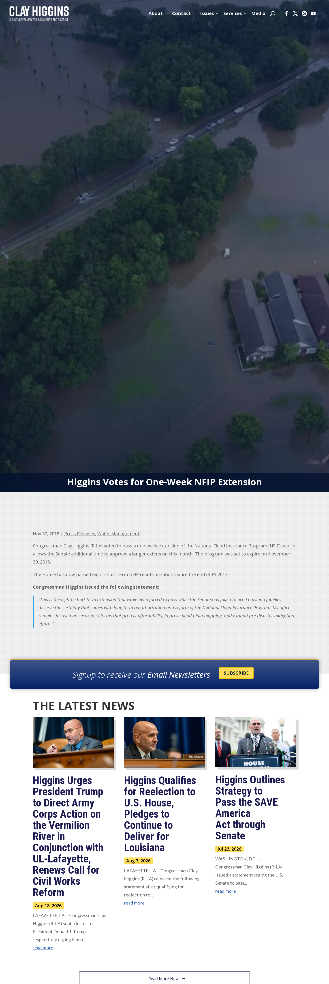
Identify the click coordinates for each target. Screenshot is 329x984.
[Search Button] (272, 13)
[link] (39, 13)
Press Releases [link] (79, 534)
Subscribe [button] (236, 673)
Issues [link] (207, 13)
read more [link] (43, 947)
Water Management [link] (118, 534)
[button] (286, 13)
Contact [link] (181, 13)
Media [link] (258, 13)
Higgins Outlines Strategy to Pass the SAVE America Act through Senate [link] (250, 807)
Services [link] (232, 13)
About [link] (156, 13)
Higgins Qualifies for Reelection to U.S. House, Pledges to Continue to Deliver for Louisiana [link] (160, 814)
